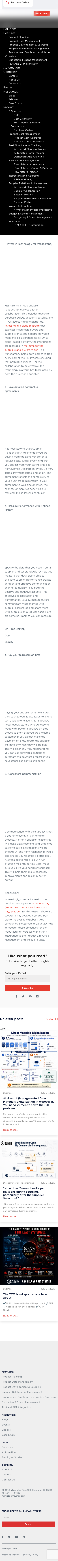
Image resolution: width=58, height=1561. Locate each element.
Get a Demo (41, 13)
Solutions (7, 1447)
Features (9, 33)
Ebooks (6, 1429)
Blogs (5, 1419)
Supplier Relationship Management (22, 1392)
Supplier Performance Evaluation (33, 198)
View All (52, 1019)
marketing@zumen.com (13, 1496)
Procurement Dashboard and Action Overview (29, 1397)
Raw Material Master (26, 172)
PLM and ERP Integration (16, 1407)
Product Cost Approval (27, 137)
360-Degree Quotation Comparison (26, 124)
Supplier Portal (22, 202)
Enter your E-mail (15, 973)
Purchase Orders (23, 130)
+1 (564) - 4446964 (11, 1493)
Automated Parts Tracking (29, 153)
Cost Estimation (23, 118)
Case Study (8, 1435)
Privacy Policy (30, 1554)
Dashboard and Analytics (29, 156)
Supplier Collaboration (27, 191)
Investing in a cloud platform (22, 325)
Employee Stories (12, 1457)
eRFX (17, 115)
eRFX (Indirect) (23, 179)
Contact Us (8, 1479)
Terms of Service (10, 1554)
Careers (6, 1474)
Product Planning (12, 1376)
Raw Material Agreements (29, 164)
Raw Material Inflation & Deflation (33, 168)
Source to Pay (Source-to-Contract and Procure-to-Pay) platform (27, 907)
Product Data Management (17, 1381)
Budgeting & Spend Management (21, 1402)
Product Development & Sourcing (21, 1387)
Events (6, 1424)
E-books (13, 99)
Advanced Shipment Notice (30, 149)
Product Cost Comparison (29, 141)
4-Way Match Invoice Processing (33, 209)
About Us (7, 1469)
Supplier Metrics (23, 194)
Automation (9, 1452)
